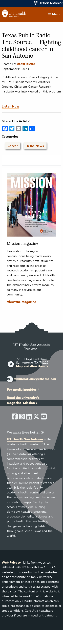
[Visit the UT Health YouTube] (44, 418)
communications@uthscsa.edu (33, 379)
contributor (26, 64)
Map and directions (30, 366)
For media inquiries (22, 389)
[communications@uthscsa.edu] (7, 379)
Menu (56, 14)
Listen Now (10, 106)
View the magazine (21, 302)
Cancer (13, 146)
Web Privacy (11, 563)
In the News (35, 146)
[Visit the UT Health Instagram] (22, 418)
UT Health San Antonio (25, 439)
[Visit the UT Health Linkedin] (29, 418)
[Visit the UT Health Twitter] (36, 418)
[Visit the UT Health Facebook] (15, 418)
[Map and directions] (10, 364)
